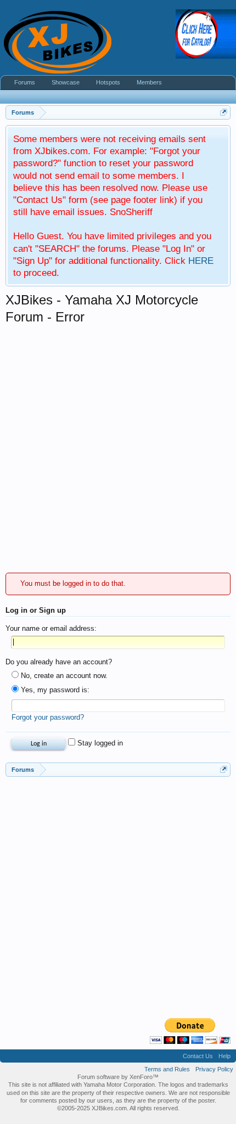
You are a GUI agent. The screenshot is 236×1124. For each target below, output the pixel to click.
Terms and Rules (167, 1069)
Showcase (66, 82)
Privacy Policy (214, 1069)
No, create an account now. (63, 675)
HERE (200, 260)
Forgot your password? (48, 717)
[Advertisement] (118, 449)
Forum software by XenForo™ (118, 1077)
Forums (24, 82)
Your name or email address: (51, 628)
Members (149, 82)
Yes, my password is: (54, 690)
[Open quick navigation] (223, 112)
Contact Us (198, 1056)
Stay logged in (99, 743)
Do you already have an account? (58, 662)
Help (224, 1056)
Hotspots (108, 82)
